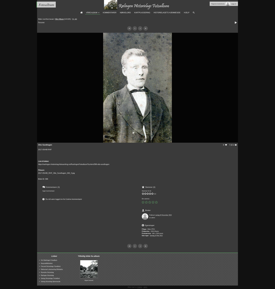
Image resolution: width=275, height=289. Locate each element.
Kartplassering (142, 13)
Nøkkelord (125, 13)
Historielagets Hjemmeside (167, 13)
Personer (41, 22)
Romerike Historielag (47, 272)
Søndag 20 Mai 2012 (156, 235)
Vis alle (74, 19)
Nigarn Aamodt (89, 280)
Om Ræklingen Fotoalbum (49, 260)
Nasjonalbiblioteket (47, 263)
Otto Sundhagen (45, 145)
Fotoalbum (46, 4)
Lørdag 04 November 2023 (163, 215)
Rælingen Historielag (47, 275)
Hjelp (186, 13)
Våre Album (91, 13)
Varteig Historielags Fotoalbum (50, 278)
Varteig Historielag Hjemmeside (50, 281)
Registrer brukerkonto (218, 4)
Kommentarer (109, 13)
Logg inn (233, 4)
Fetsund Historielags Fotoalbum (51, 266)
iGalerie (139, 287)
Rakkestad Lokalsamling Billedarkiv (52, 269)
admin (145, 287)
